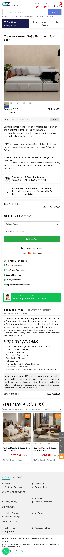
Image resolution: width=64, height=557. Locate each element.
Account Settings (12, 516)
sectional (35, 144)
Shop (34, 22)
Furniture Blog (40, 487)
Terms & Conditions (43, 501)
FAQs (7, 498)
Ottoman (39, 17)
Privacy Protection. (14, 279)
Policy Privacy (10, 501)
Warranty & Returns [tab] (16, 313)
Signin (37, 6)
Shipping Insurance (14, 265)
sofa (28, 144)
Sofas (48, 147)
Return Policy (40, 498)
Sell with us (9, 527)
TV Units (49, 17)
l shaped (7, 147)
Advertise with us (42, 527)
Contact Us (39, 483)
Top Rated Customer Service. (18, 284)
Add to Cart (32, 239)
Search (54, 12)
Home (5, 538)
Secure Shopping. (13, 275)
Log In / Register (11, 513)
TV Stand (7, 150)
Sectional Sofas (26, 17)
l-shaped (44, 144)
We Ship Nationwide (33, 119)
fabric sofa (30, 147)
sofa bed (13, 144)
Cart (59, 5)
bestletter (40, 147)
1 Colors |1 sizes (24, 443)
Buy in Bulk (9, 531)
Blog (57, 22)
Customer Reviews (13, 487)
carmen (22, 144)
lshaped (52, 144)
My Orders (39, 513)
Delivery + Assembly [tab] (39, 310)
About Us (8, 483)
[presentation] (60, 408)
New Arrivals (46, 23)
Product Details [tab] (14, 310)
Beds (4, 17)
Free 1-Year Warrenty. (15, 270)
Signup (45, 6)
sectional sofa (18, 147)
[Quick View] (16, 446)
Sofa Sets (13, 17)
